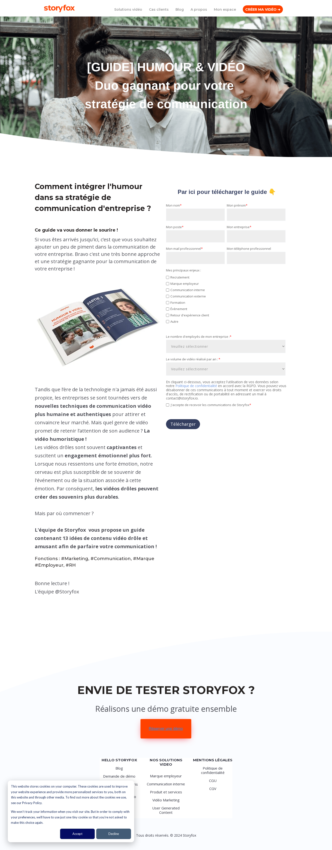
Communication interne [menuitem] (166, 783)
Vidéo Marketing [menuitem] (166, 800)
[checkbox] (226, 301)
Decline (113, 834)
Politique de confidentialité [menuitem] (213, 770)
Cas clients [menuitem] (159, 10)
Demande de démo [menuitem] (119, 776)
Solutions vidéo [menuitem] (128, 10)
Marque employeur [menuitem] (166, 775)
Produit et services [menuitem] (166, 791)
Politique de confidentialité (196, 385)
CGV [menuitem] (212, 788)
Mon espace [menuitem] (225, 10)
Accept (77, 834)
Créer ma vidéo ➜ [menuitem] (262, 10)
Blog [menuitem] (179, 10)
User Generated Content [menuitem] (166, 810)
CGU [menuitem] (213, 780)
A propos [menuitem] (199, 10)
